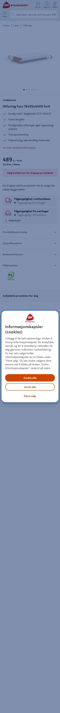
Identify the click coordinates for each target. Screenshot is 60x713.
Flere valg (30, 396)
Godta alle (30, 377)
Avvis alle (30, 387)
